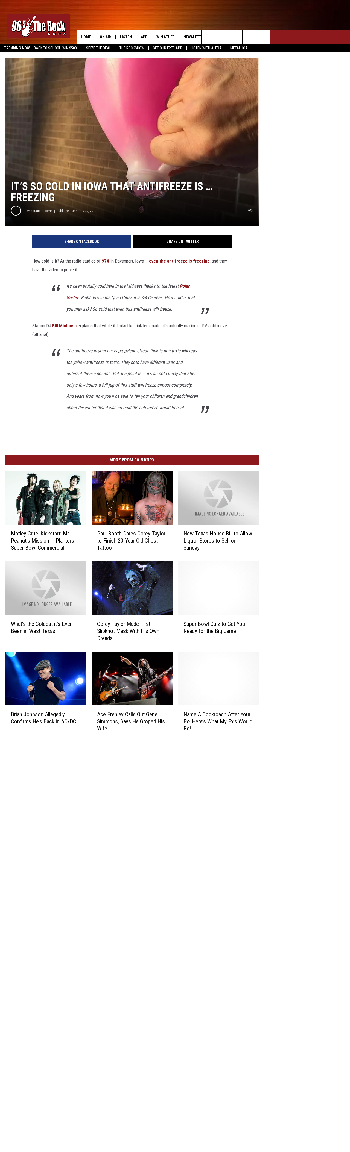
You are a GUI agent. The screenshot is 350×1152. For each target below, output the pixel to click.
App (144, 37)
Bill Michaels (64, 325)
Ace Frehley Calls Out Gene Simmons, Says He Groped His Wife (131, 721)
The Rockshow (131, 48)
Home (86, 37)
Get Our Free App (167, 48)
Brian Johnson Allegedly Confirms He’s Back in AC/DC (43, 717)
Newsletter (194, 37)
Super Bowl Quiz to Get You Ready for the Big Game (214, 627)
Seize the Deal (98, 48)
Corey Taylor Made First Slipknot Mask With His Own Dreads (128, 630)
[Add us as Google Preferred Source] (222, 37)
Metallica (239, 48)
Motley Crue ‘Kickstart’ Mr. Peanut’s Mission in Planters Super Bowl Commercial (42, 540)
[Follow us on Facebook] (235, 37)
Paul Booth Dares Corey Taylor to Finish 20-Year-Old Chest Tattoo (131, 540)
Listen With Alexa (206, 48)
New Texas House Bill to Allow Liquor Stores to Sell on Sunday (217, 540)
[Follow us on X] (249, 37)
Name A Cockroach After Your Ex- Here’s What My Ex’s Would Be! (217, 721)
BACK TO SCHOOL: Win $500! (56, 48)
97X (105, 261)
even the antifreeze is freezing (179, 261)
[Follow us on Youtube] (263, 37)
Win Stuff (165, 37)
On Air (105, 37)
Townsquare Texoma (38, 211)
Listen (126, 37)
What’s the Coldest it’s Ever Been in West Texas (41, 627)
